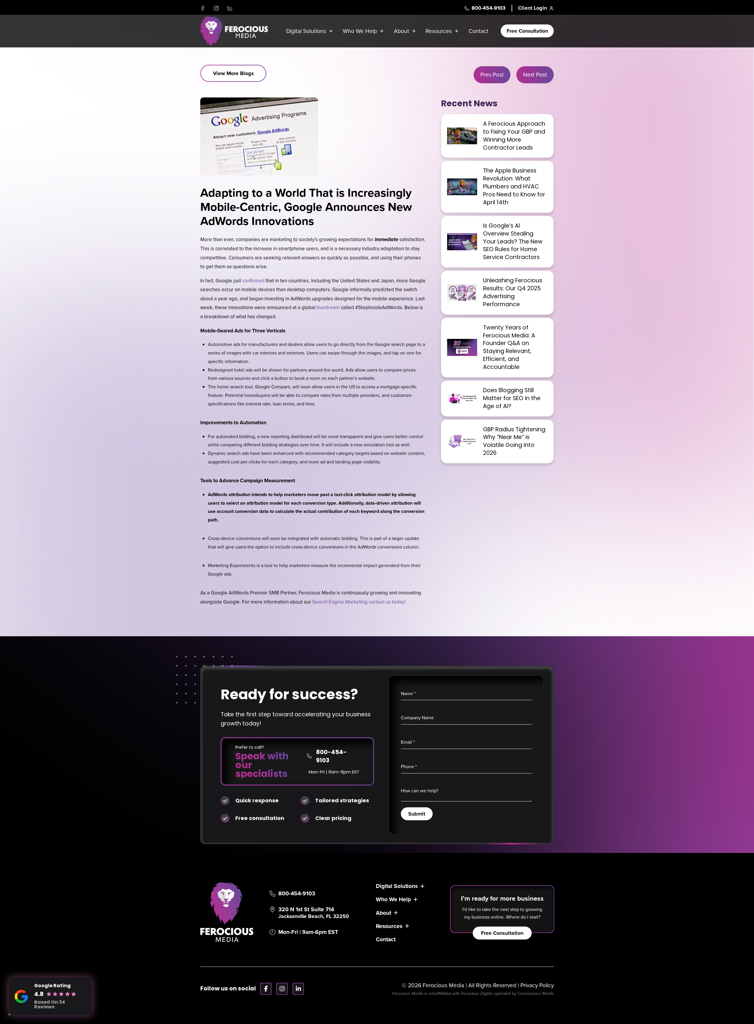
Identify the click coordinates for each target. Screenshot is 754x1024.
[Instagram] (216, 8)
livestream (328, 307)
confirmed (253, 280)
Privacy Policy (537, 985)
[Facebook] (202, 8)
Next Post (535, 74)
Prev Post (492, 74)
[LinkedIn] (229, 8)
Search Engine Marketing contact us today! (359, 602)
